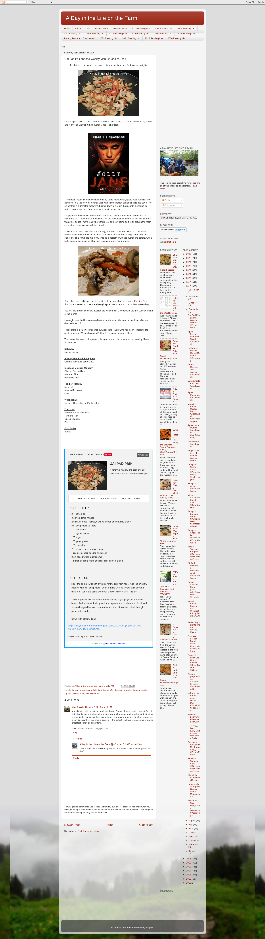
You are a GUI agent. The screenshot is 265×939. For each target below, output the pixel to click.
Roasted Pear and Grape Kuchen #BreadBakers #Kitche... (194, 662)
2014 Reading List (141, 28)
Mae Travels (78, 707)
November (194, 296)
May (191, 833)
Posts (167, 200)
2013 (189, 875)
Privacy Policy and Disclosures (79, 38)
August (192, 820)
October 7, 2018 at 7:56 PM (98, 707)
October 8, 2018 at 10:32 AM (128, 744)
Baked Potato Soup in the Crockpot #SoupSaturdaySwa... (194, 609)
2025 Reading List (154, 38)
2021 (189, 274)
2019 (189, 282)
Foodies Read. (141, 301)
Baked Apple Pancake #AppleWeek (194, 385)
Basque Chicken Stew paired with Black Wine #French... (194, 589)
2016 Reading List (186, 28)
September (194, 309)
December (194, 290)
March (192, 840)
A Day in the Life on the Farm (101, 18)
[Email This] (122, 686)
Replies (78, 739)
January (192, 851)
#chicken (97, 690)
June (191, 828)
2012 (189, 879)
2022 (189, 270)
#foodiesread (116, 690)
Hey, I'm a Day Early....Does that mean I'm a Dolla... (194, 732)
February (193, 844)
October (192, 303)
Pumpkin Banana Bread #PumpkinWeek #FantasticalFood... (194, 518)
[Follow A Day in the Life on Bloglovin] (173, 231)
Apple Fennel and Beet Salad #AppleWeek (194, 338)
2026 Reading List (177, 38)
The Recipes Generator (115, 644)
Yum (63, 47)
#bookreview (86, 690)
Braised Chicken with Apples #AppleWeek (194, 370)
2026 (189, 254)
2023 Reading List (108, 38)
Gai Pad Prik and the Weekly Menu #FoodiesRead (194, 321)
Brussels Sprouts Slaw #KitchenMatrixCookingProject (194, 765)
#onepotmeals (140, 690)
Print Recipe (142, 455)
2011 (188, 883)
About (78, 28)
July (191, 824)
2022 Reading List (186, 33)
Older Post (146, 824)
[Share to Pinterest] (133, 686)
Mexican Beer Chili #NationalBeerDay (194, 718)
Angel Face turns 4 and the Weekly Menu (193, 456)
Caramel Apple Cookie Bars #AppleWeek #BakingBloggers (194, 412)
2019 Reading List (118, 33)
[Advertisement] (180, 97)
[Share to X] (128, 686)
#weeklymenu (92, 693)
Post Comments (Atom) (89, 831)
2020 (189, 278)
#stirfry (75, 693)
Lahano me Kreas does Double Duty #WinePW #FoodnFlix (194, 701)
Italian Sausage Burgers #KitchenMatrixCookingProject (194, 553)
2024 (189, 262)
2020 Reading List (141, 33)
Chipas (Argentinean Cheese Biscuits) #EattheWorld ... (194, 681)
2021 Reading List (163, 33)
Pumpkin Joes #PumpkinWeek (194, 487)
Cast (88, 28)
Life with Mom (120, 28)
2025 (189, 258)
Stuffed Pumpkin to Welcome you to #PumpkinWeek (194, 570)
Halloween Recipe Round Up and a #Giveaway (194, 354)
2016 (189, 863)
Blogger (150, 927)
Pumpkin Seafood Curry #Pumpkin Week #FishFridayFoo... (194, 472)
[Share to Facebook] (130, 686)
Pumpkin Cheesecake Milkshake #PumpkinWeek (194, 536)
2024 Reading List (131, 38)
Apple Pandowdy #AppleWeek (194, 396)
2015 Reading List (163, 28)
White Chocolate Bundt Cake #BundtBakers (194, 501)
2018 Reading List (95, 33)
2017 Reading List (72, 33)
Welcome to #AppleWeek (194, 444)
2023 (189, 266)
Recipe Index (101, 28)
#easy (106, 690)
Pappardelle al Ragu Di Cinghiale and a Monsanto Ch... (194, 790)
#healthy (128, 690)
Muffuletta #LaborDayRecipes (194, 777)
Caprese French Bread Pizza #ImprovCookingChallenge (194, 643)
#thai (82, 693)
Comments (169, 205)
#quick (67, 693)
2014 (189, 871)
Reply (74, 733)
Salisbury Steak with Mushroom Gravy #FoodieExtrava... (194, 748)
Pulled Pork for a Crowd (175, 395)
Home (67, 28)
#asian (75, 690)
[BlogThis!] (125, 686)
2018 (189, 286)
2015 (189, 867)
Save (109, 454)
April (191, 836)
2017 (189, 859)
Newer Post (72, 824)
